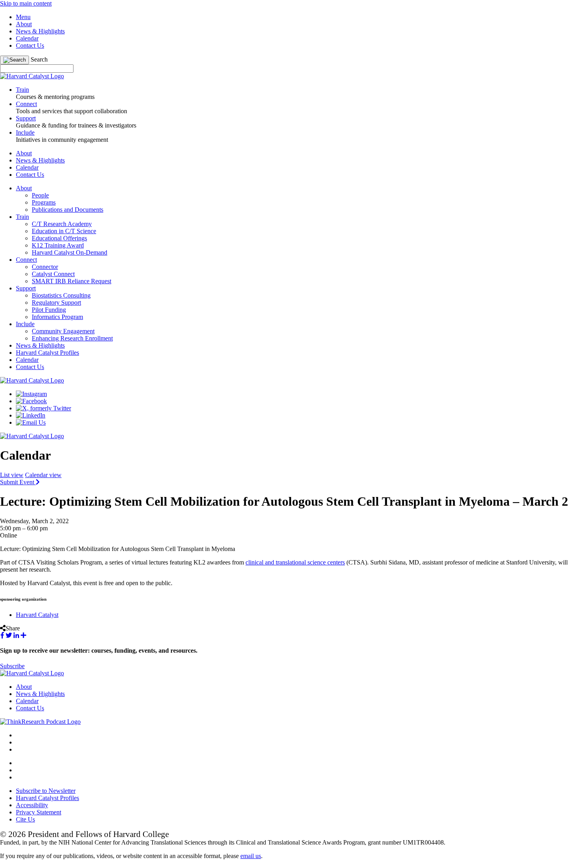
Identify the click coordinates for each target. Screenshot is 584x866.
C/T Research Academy (62, 223)
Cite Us (25, 819)
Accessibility (32, 805)
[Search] (14, 60)
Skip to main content (26, 3)
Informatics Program (57, 316)
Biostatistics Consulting (61, 295)
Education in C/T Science (64, 231)
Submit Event (18, 482)
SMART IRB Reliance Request (71, 281)
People (40, 195)
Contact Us (30, 45)
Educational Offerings (59, 238)
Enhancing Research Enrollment (72, 338)
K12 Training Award (58, 245)
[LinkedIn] (30, 415)
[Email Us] (31, 422)
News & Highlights (40, 31)
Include (25, 324)
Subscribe (12, 666)
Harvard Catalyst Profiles (47, 352)
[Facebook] (31, 401)
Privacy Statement (38, 812)
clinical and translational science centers (295, 562)
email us (250, 855)
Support (26, 288)
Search (39, 59)
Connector (45, 266)
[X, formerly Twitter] (43, 408)
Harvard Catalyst (37, 614)
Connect (26, 259)
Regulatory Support (56, 302)
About (24, 24)
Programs (44, 202)
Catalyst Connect (53, 274)
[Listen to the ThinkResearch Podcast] (40, 721)
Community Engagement (63, 331)
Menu (23, 17)
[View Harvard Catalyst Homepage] (32, 76)
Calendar (27, 38)
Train (22, 216)
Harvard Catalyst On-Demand (69, 252)
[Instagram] (31, 393)
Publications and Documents (67, 209)
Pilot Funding (49, 309)
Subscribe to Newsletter (45, 790)
